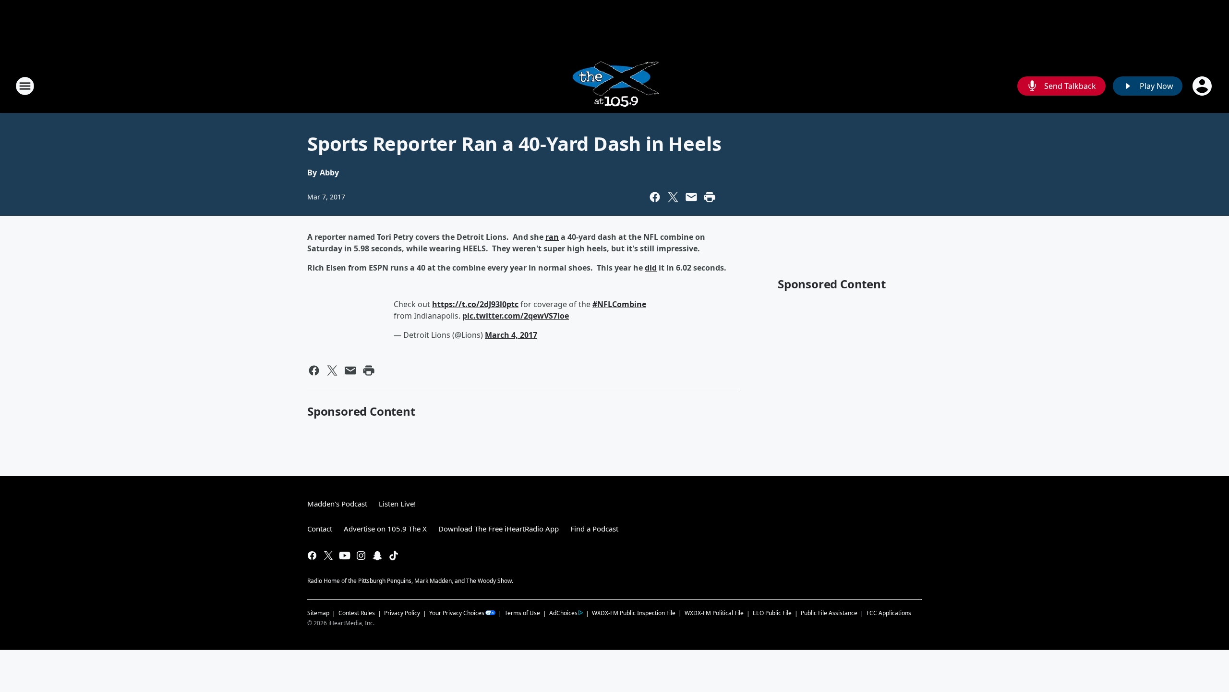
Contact (319, 528)
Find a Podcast (594, 528)
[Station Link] (615, 86)
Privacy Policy (402, 613)
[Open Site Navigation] (25, 86)
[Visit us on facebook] (312, 555)
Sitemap (318, 613)
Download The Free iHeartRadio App (498, 528)
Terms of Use (522, 613)
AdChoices (563, 613)
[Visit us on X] (328, 555)
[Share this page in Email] (691, 197)
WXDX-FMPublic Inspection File (633, 613)
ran (552, 237)
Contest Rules (356, 613)
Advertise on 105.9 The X (385, 528)
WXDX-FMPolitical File (714, 613)
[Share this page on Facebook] (655, 197)
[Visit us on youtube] (344, 555)
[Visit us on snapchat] (377, 555)
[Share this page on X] (673, 197)
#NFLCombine (619, 304)
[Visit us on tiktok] (393, 555)
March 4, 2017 (511, 335)
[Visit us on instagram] (361, 555)
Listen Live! (397, 503)
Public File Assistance (829, 613)
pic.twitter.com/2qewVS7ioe (515, 315)
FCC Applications (889, 613)
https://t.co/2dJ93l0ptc (475, 304)
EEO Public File (772, 613)
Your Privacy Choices (456, 613)
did (651, 267)
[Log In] (1203, 86)
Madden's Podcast (337, 503)
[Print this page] (709, 197)
